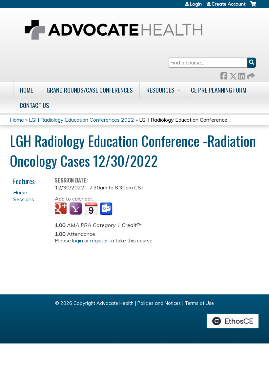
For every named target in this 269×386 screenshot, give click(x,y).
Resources (160, 90)
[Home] (113, 29)
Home (26, 90)
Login (196, 4)
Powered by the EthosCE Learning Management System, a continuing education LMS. (232, 321)
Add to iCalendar (91, 208)
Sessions (23, 199)
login (77, 240)
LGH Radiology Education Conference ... (185, 119)
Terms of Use (199, 303)
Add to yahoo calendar (76, 209)
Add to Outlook (107, 209)
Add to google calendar (61, 209)
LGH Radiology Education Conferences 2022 (81, 119)
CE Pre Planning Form (218, 90)
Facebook (223, 75)
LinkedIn (241, 75)
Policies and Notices (159, 303)
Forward (250, 75)
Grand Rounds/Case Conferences (90, 90)
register (99, 240)
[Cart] (253, 6)
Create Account (228, 4)
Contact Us (34, 105)
